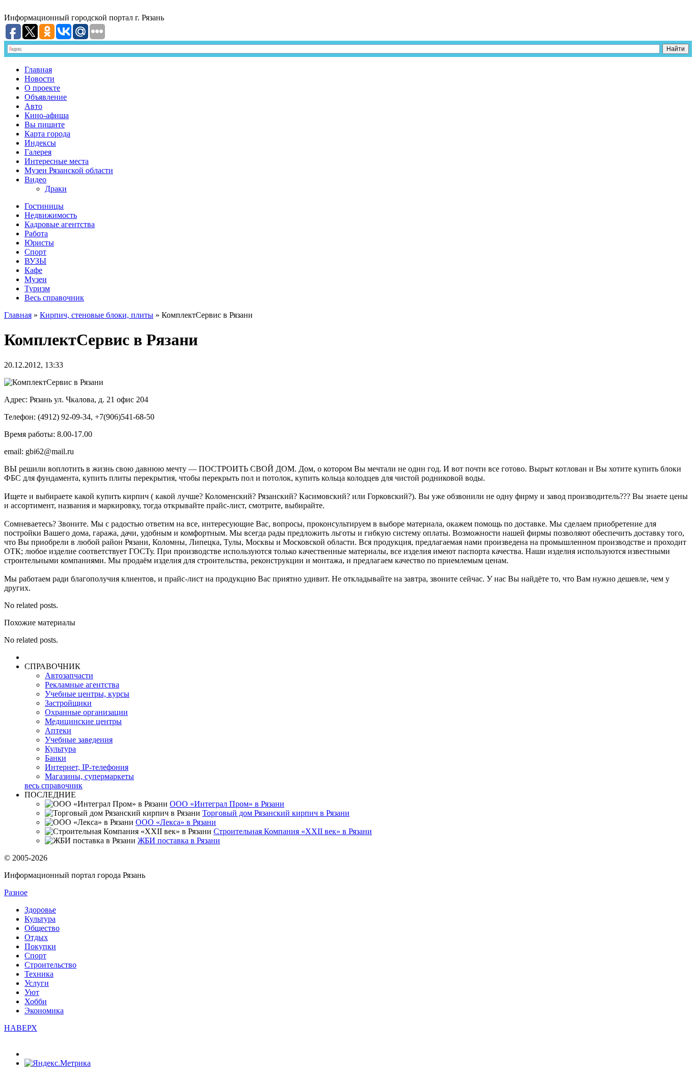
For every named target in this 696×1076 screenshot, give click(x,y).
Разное (16, 892)
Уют (31, 992)
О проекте (42, 88)
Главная (38, 69)
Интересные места (56, 161)
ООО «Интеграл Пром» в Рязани (227, 803)
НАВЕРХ (20, 1028)
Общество (42, 928)
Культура (60, 748)
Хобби (35, 1001)
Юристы (39, 242)
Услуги (36, 983)
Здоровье (40, 909)
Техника (38, 974)
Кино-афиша (46, 115)
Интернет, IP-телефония (86, 767)
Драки (56, 188)
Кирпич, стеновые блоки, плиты (96, 315)
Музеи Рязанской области (68, 170)
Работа (36, 233)
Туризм (37, 288)
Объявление (45, 97)
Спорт (35, 251)
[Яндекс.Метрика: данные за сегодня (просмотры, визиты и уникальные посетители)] (57, 1063)
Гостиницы (44, 206)
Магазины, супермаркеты (89, 776)
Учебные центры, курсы (87, 693)
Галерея (37, 152)
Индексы (40, 143)
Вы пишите (44, 124)
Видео (35, 179)
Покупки (40, 946)
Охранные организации (86, 712)
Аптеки (58, 730)
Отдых (36, 937)
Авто (33, 106)
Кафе (33, 270)
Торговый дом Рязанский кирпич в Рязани (276, 813)
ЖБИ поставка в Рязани (179, 840)
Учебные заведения (79, 739)
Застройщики (68, 703)
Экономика (44, 1010)
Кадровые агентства (59, 224)
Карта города (47, 133)
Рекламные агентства (82, 684)
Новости (39, 78)
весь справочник (53, 785)
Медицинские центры (83, 721)
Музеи (35, 279)
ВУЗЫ (35, 261)
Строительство (50, 964)
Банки (55, 758)
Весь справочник (54, 297)
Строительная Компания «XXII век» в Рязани (292, 831)
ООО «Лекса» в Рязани (176, 822)
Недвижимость (50, 215)
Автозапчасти (69, 675)
